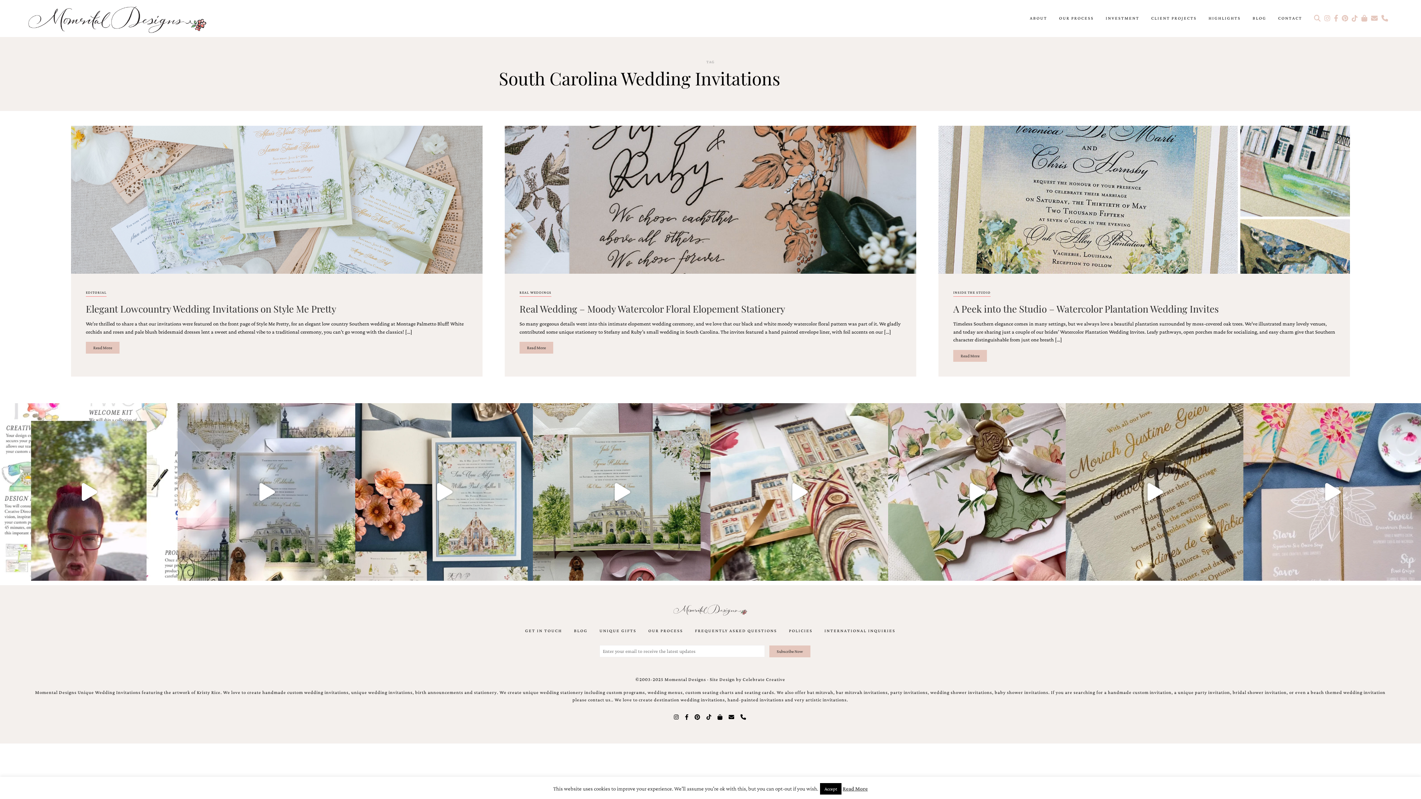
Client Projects (1174, 18)
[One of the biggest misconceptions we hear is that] (1154, 492)
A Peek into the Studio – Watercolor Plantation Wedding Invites (1086, 308)
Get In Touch (543, 630)
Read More (102, 347)
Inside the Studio (972, 292)
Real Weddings (535, 292)
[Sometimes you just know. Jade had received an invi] (621, 492)
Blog (1259, 18)
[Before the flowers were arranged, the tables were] (266, 492)
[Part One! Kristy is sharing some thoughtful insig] (89, 492)
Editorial (96, 292)
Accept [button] (830, 789)
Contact (1290, 18)
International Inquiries (860, 630)
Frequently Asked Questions (736, 630)
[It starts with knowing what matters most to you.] (799, 492)
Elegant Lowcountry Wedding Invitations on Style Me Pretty (211, 308)
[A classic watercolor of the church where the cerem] (444, 492)
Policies (801, 630)
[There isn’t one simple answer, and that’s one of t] (977, 492)
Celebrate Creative (764, 679)
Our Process (1076, 18)
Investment (1122, 18)
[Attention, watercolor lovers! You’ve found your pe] (1332, 492)
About (1038, 18)
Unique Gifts (617, 630)
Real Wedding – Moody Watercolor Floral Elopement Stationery (652, 308)
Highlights (1225, 18)
